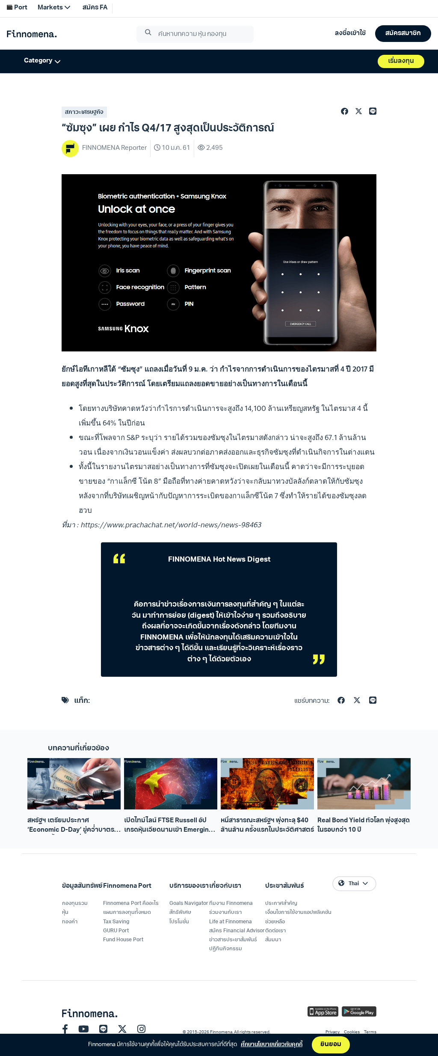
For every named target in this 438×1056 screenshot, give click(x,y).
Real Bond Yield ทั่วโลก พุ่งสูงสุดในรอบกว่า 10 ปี (363, 825)
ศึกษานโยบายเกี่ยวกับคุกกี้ (271, 1044)
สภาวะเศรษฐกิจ (84, 112)
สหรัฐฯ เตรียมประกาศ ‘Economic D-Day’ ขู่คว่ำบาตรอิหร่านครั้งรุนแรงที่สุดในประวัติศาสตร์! (70, 826)
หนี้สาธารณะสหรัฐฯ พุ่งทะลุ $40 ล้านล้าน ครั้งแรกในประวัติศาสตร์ (267, 825)
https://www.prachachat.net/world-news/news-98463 (171, 524)
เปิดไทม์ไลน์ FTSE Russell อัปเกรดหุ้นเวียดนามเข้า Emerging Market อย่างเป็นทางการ (168, 826)
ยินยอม (330, 1044)
